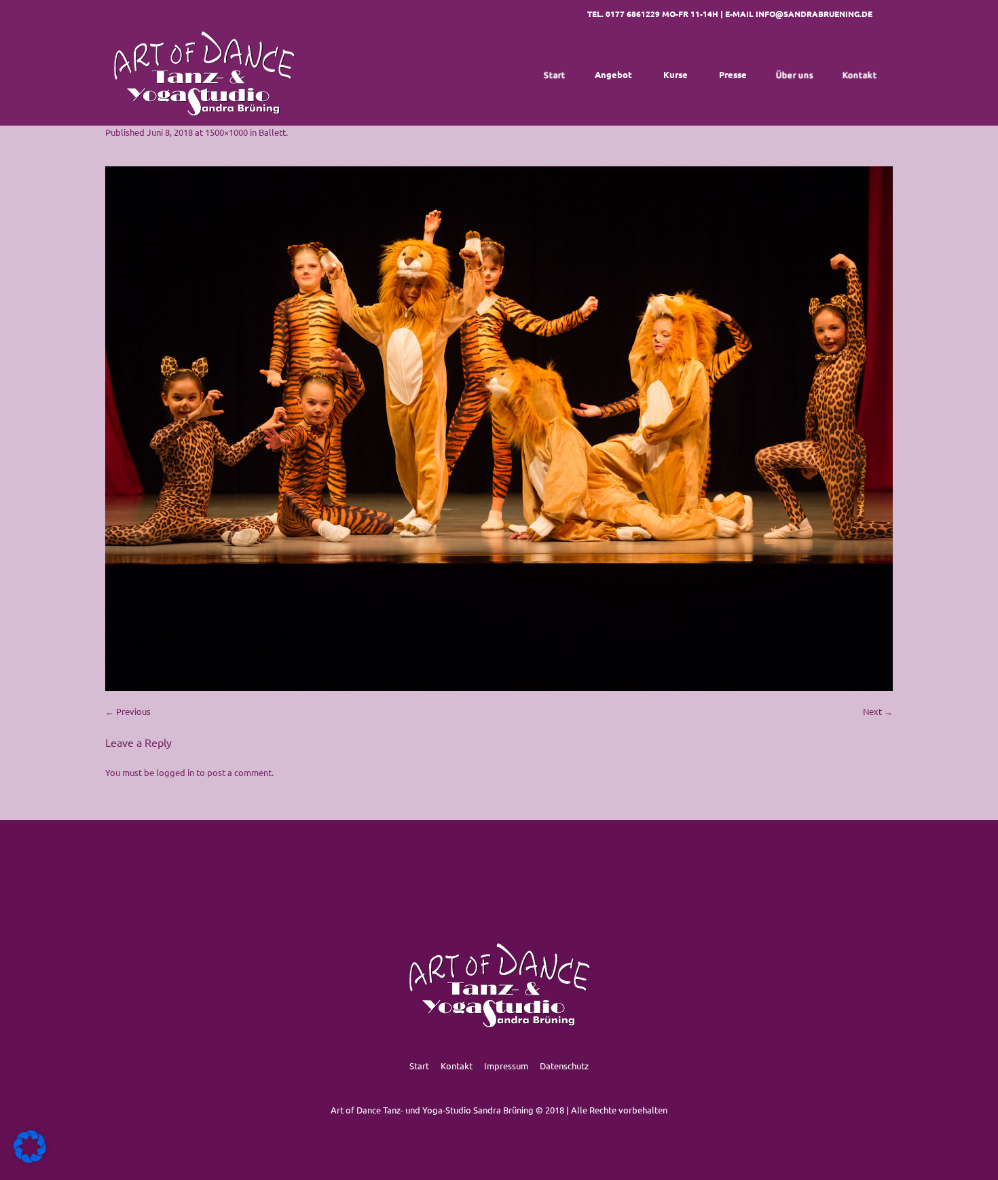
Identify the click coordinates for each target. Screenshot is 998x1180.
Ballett (272, 132)
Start (419, 1065)
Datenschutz (564, 1065)
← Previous (128, 711)
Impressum (506, 1065)
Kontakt (457, 1065)
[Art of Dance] (203, 75)
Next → (878, 711)
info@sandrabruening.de (814, 13)
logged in (175, 772)
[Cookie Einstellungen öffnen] (30, 1159)
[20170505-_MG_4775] (499, 428)
